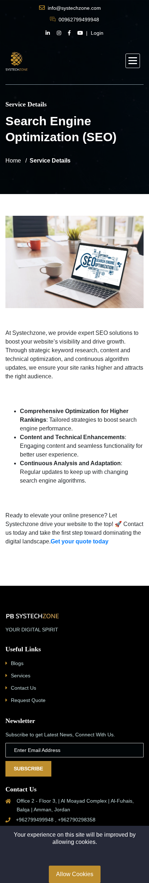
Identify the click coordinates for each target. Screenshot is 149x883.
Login (97, 33)
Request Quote (28, 700)
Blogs (17, 663)
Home (13, 160)
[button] (132, 61)
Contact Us (23, 688)
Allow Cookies (74, 874)
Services (20, 675)
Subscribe (28, 768)
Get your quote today (79, 541)
